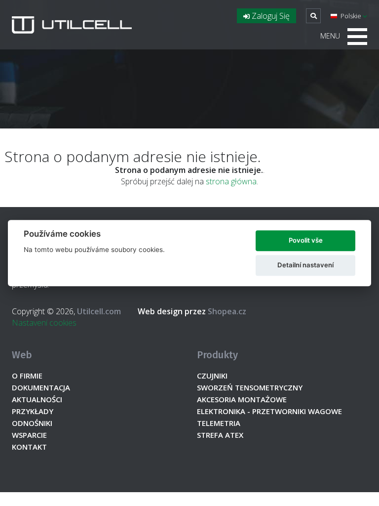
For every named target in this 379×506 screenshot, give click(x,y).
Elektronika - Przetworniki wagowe (269, 411)
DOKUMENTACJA (41, 387)
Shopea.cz (192, 311)
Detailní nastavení (305, 265)
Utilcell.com (99, 311)
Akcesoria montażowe (242, 399)
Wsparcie (29, 435)
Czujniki (212, 375)
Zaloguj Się (270, 15)
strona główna (231, 181)
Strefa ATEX (220, 435)
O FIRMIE (27, 375)
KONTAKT (29, 447)
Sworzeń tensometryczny (250, 387)
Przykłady (32, 411)
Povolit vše (306, 240)
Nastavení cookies (44, 322)
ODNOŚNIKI (32, 423)
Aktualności (37, 399)
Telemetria (218, 423)
